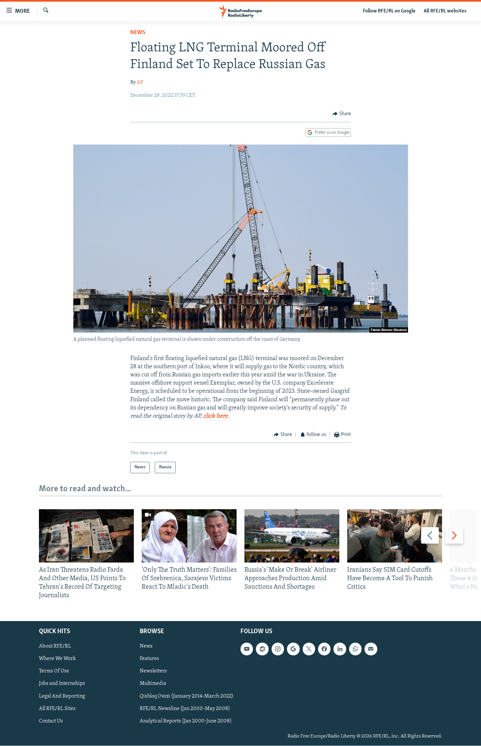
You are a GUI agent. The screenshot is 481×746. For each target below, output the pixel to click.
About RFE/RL (55, 646)
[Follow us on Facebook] (324, 649)
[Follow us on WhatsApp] (355, 649)
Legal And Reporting (62, 696)
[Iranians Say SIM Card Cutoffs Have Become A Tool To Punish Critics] (394, 536)
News (137, 33)
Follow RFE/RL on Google (389, 11)
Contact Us (51, 721)
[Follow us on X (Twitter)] (309, 649)
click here (215, 416)
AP (140, 82)
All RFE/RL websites (445, 11)
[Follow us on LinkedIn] (339, 649)
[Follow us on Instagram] (278, 649)
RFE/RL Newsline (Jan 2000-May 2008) (185, 708)
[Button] (341, 114)
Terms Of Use (54, 671)
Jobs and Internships (62, 683)
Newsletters (153, 671)
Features (149, 659)
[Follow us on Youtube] (246, 649)
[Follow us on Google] (293, 649)
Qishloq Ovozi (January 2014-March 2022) (186, 696)
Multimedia (153, 683)
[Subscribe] (371, 649)
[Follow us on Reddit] (262, 649)
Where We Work (57, 659)
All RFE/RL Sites (57, 708)
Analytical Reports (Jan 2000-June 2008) (186, 721)
